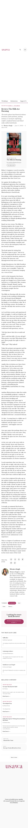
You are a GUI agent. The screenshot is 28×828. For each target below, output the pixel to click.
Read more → (6, 696)
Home (4, 606)
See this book (11, 165)
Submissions (14, 101)
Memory (10, 606)
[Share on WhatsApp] (15, 559)
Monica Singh (8, 125)
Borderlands (12, 603)
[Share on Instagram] (11, 559)
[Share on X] (18, 559)
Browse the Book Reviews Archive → (14, 621)
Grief (19, 603)
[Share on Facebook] (22, 559)
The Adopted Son (7, 703)
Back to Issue (14, 757)
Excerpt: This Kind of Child (10, 686)
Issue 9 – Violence (14, 105)
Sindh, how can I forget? (9, 664)
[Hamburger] (25, 50)
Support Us (23, 101)
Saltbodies (5, 637)
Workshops (5, 101)
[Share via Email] (11, 562)
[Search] (20, 50)
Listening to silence (8, 651)
